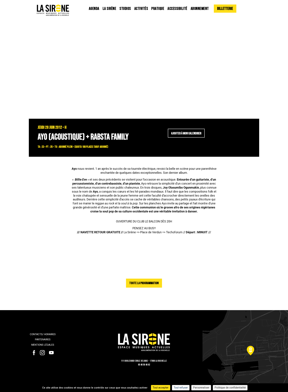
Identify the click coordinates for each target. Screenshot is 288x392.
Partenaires (42, 339)
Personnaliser (201, 387)
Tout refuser (181, 387)
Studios (125, 8)
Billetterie (225, 8)
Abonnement (200, 8)
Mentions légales (42, 344)
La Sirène (109, 8)
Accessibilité (177, 8)
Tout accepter (160, 387)
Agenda (94, 8)
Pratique (157, 8)
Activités (141, 8)
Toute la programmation (144, 283)
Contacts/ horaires (43, 334)
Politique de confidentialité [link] (230, 387)
